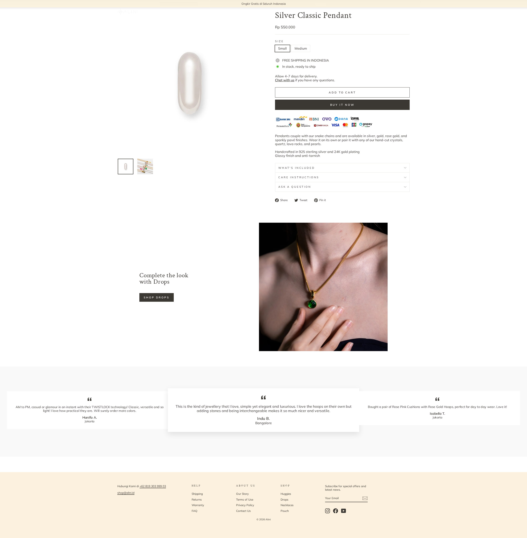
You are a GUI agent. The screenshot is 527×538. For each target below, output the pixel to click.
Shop (169, 11)
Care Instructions (298, 177)
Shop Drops (156, 297)
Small (282, 48)
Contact (210, 11)
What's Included (296, 167)
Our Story (190, 11)
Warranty (198, 505)
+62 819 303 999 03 (153, 486)
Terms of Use (244, 499)
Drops (284, 499)
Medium (301, 48)
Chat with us (284, 80)
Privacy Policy (245, 505)
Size (279, 41)
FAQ (226, 11)
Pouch (285, 510)
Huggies (286, 493)
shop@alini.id (125, 492)
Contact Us (243, 510)
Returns (197, 499)
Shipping (197, 493)
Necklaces (287, 505)
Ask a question (294, 186)
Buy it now (342, 104)
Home (154, 11)
